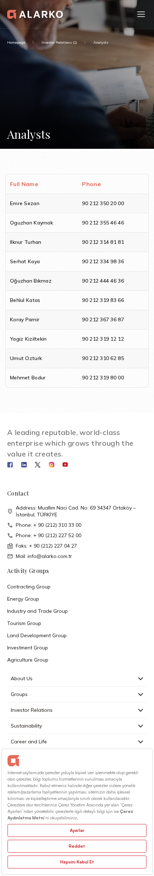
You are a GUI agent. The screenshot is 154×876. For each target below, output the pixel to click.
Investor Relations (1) (59, 42)
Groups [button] (19, 694)
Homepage (16, 42)
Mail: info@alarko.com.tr (44, 556)
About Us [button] (22, 678)
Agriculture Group (27, 660)
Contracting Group (28, 586)
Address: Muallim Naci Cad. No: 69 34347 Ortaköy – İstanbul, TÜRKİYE (76, 511)
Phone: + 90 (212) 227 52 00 (48, 535)
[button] (141, 14)
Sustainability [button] (26, 726)
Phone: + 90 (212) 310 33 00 (48, 525)
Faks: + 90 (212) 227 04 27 (46, 546)
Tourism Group (24, 623)
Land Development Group (37, 635)
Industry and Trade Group (37, 611)
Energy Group (23, 599)
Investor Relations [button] (32, 710)
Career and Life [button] (29, 741)
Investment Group (27, 647)
